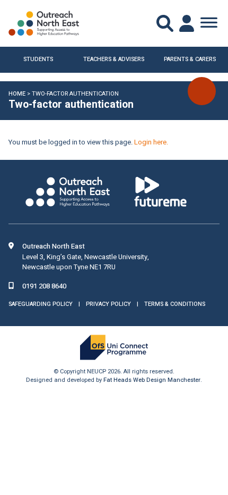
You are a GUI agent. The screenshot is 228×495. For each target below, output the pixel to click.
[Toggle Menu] (208, 23)
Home (16, 93)
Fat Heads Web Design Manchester (151, 380)
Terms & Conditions (174, 304)
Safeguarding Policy (40, 304)
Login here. (151, 142)
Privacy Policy (108, 304)
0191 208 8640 (44, 286)
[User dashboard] (187, 23)
